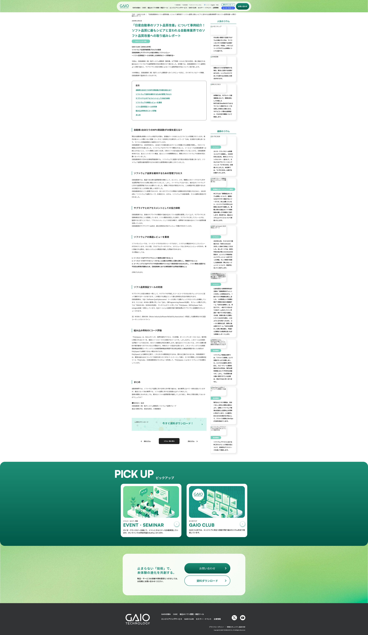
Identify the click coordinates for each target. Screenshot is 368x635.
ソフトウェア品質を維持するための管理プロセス (154, 94)
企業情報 (216, 8)
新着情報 (178, 5)
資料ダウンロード (228, 5)
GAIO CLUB (141, 14)
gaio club (192, 8)
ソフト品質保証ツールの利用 (146, 106)
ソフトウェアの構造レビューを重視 (149, 102)
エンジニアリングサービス (178, 8)
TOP (133, 14)
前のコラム (147, 441)
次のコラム (191, 441)
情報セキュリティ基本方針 (236, 627)
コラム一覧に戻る (169, 441)
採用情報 (185, 5)
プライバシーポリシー (216, 627)
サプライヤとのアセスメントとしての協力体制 (153, 98)
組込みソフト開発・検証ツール (158, 8)
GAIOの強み (166, 614)
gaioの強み (136, 8)
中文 (217, 5)
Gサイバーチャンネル (195, 5)
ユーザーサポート (228, 8)
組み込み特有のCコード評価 (146, 110)
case (144, 8)
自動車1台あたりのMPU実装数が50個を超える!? (153, 90)
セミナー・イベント (204, 8)
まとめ (138, 115)
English (213, 5)
